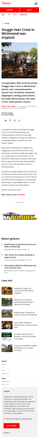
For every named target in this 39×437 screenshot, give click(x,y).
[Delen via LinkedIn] (5, 120)
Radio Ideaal (6, 381)
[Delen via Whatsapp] (19, 120)
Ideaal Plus (5, 384)
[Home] (10, 3)
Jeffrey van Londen (9, 106)
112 (9, 15)
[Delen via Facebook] (10, 120)
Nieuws (10, 10)
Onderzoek (23, 15)
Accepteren (11, 426)
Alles (3, 15)
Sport (15, 15)
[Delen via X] (14, 120)
